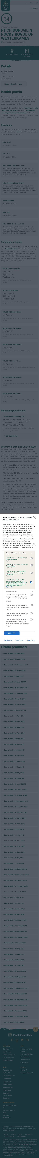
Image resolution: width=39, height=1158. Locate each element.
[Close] (35, 518)
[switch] (31, 558)
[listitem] (19, 553)
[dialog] (19, 579)
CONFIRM (12, 633)
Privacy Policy (30, 640)
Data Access (19, 640)
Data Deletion (8, 640)
